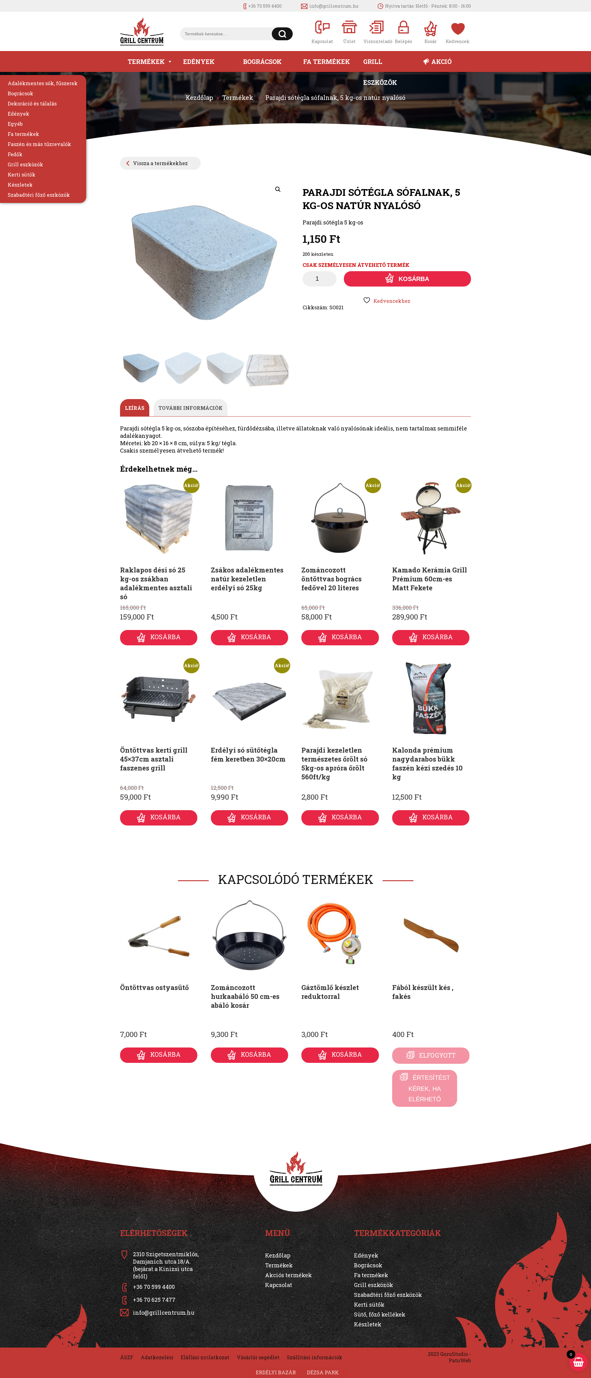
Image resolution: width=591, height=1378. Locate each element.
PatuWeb (460, 1360)
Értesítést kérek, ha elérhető (429, 1088)
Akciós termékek (288, 1275)
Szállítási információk (314, 1357)
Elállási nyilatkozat (205, 1357)
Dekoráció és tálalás (32, 103)
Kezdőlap (199, 97)
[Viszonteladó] (376, 31)
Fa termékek (326, 61)
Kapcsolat (278, 1285)
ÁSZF (126, 1357)
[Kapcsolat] (322, 31)
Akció (441, 61)
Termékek (146, 61)
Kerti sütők (21, 174)
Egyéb (15, 124)
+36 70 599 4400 (265, 6)
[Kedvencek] (458, 31)
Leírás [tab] (134, 408)
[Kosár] (431, 31)
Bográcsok (262, 61)
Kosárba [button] (165, 637)
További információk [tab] (191, 408)
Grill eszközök (380, 64)
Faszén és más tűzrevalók (39, 144)
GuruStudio (454, 1354)
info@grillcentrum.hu (333, 6)
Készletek (20, 184)
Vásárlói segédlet (258, 1357)
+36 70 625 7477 (154, 1299)
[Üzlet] (349, 31)
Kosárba (414, 278)
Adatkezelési (157, 1357)
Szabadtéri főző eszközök (39, 195)
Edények (199, 61)
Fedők (15, 154)
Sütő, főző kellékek (379, 1314)
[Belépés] (403, 31)
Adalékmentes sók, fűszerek (43, 83)
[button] (277, 189)
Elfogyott (437, 1055)
